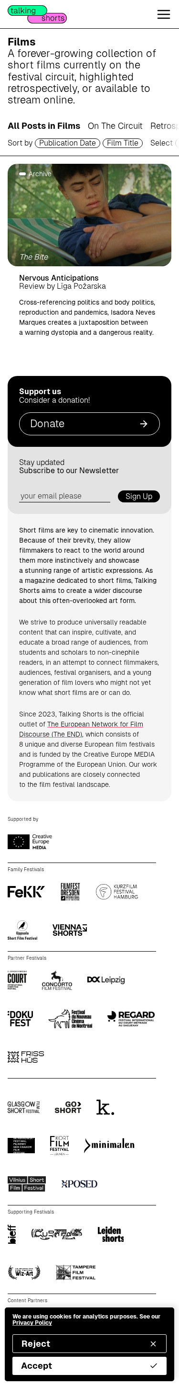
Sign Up (139, 496)
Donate (47, 424)
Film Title (122, 143)
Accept (36, 1366)
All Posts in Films (44, 126)
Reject (35, 1344)
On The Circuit (115, 126)
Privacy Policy (32, 1322)
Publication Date (67, 143)
